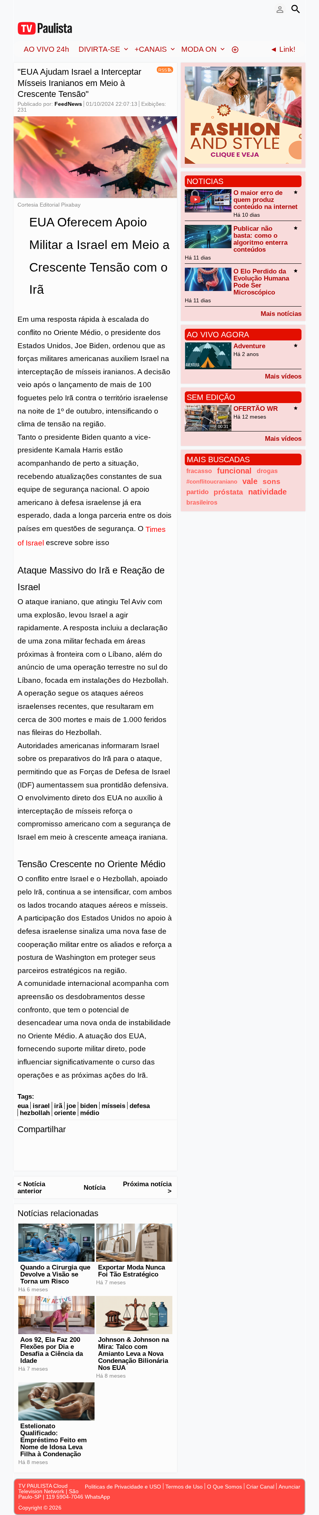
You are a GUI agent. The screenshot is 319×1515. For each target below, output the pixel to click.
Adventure (249, 346)
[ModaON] (243, 114)
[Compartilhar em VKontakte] (54, 1159)
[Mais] (235, 49)
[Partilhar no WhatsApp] (85, 1145)
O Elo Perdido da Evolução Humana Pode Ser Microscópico (261, 282)
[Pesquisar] (295, 9)
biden (88, 1106)
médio (89, 1113)
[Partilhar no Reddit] (23, 1159)
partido (197, 492)
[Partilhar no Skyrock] (39, 1159)
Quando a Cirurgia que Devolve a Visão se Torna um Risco (55, 1274)
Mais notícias (281, 313)
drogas (267, 470)
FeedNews (68, 104)
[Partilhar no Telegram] (70, 1145)
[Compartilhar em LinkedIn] (54, 1145)
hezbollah (35, 1113)
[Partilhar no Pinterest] (117, 1145)
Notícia (94, 1187)
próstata (228, 492)
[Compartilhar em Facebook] (23, 1145)
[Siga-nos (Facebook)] (21, 9)
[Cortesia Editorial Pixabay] (95, 157)
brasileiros (201, 502)
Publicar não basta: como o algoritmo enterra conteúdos (260, 239)
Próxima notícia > (147, 1187)
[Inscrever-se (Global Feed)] (33, 9)
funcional (234, 470)
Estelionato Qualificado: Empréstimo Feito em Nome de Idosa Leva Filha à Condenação (53, 1440)
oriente (65, 1113)
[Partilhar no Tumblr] (132, 1145)
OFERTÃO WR (255, 408)
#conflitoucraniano (211, 481)
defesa (140, 1106)
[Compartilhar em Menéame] (163, 1145)
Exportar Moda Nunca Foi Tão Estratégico (131, 1271)
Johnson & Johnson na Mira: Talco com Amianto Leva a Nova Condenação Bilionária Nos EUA (133, 1353)
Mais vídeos (283, 376)
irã (58, 1106)
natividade (267, 491)
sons (271, 481)
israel (41, 1106)
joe (71, 1106)
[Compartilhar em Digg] (148, 1145)
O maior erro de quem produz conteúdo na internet (265, 199)
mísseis (113, 1106)
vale (250, 481)
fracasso (199, 470)
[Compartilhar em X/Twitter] (39, 1145)
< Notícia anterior (31, 1187)
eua (23, 1106)
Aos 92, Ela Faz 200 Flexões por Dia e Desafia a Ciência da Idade (51, 1350)
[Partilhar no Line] (101, 1145)
